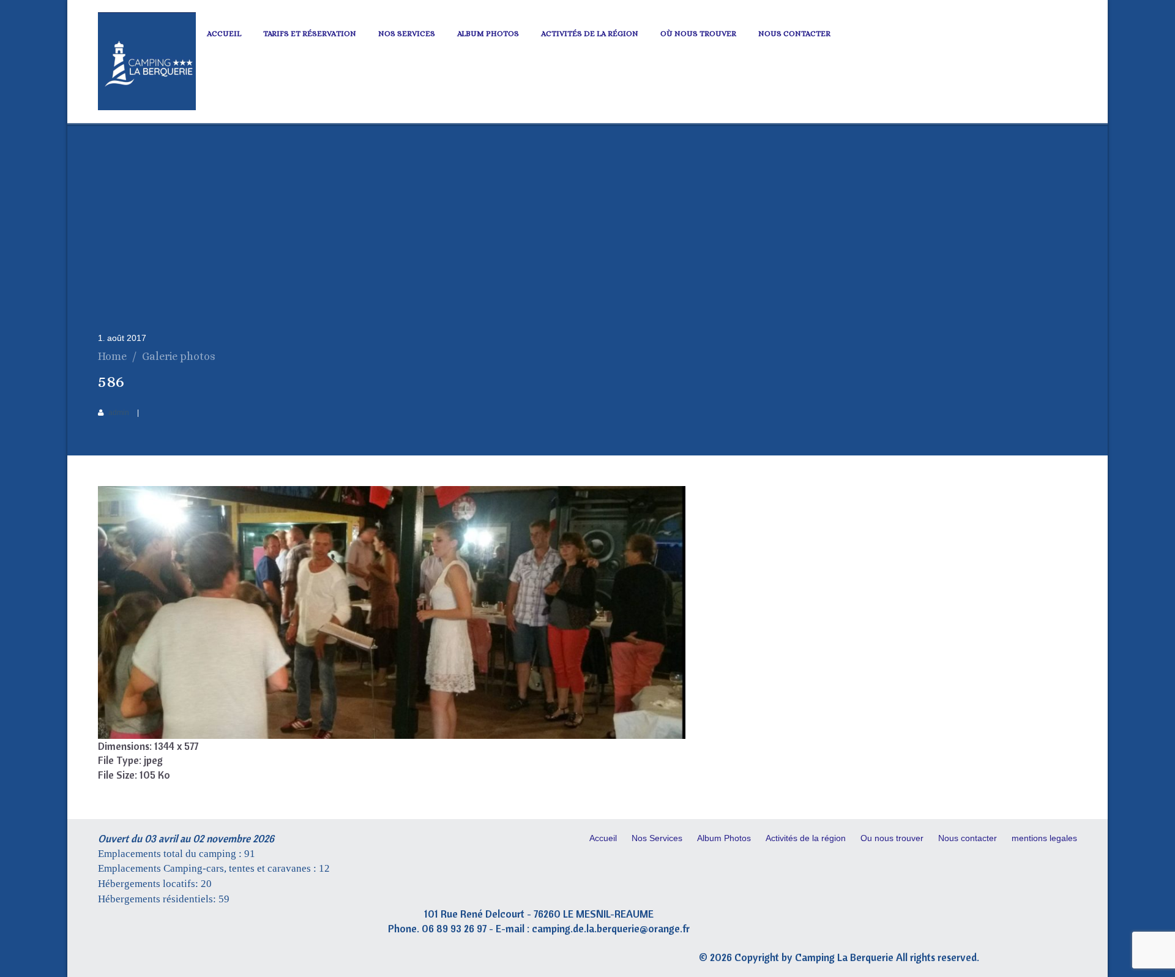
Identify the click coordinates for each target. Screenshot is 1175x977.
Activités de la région (589, 33)
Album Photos (488, 33)
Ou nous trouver (891, 838)
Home (112, 356)
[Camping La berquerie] (147, 107)
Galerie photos (178, 356)
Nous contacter (794, 33)
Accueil (224, 33)
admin (118, 412)
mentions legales (1044, 838)
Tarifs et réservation (309, 33)
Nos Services (406, 33)
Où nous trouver (698, 33)
